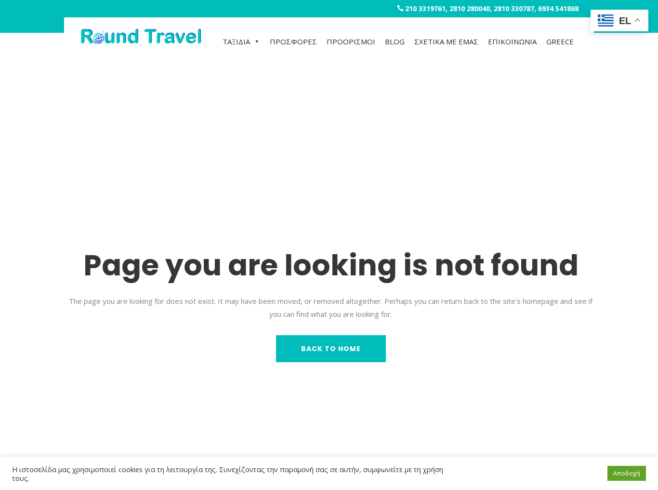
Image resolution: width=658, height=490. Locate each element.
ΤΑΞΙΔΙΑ (236, 41)
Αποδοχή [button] (626, 473)
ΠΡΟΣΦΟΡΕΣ (293, 41)
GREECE (560, 41)
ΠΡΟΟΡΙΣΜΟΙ (351, 41)
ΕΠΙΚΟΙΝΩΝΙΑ (512, 41)
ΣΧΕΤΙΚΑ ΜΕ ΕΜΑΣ (446, 41)
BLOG (395, 41)
